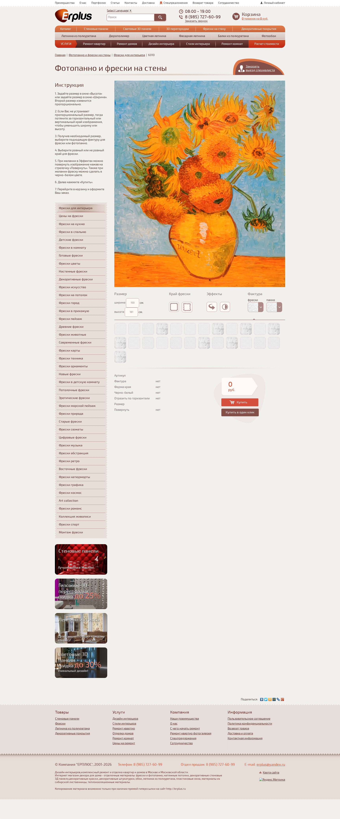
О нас (82, 3)
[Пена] (218, 329)
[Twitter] (266, 699)
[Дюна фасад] (246, 343)
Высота (119, 312)
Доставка (148, 3)
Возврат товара (203, 3)
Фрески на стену (214, 29)
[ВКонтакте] (262, 699)
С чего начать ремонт (185, 728)
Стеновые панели (96, 29)
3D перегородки (177, 29)
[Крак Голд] (274, 343)
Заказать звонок (196, 21)
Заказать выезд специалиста (260, 68)
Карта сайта (271, 772)
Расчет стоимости (266, 44)
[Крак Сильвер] (260, 343)
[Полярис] (162, 329)
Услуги (66, 44)
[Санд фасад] (232, 343)
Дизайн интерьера (161, 44)
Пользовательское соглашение (249, 718)
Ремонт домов (127, 44)
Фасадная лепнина (192, 36)
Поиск (112, 17)
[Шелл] (176, 329)
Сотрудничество (228, 3)
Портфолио (98, 3)
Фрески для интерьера (129, 55)
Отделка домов (123, 733)
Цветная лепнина (154, 36)
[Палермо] (162, 343)
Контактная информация (245, 738)
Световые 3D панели (137, 29)
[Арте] (120, 357)
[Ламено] (204, 329)
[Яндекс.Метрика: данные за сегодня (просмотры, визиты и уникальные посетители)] (272, 779)
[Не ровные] (188, 307)
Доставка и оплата (240, 733)
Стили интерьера (198, 44)
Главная (60, 55)
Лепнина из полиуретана (78, 36)
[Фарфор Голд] (190, 343)
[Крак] (218, 343)
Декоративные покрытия (258, 29)
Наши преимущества (184, 718)
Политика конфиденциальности (250, 723)
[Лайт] (260, 329)
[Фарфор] (148, 343)
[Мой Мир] (274, 699)
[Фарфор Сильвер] (176, 343)
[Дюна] (134, 343)
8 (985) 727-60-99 (203, 16)
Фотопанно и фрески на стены (90, 55)
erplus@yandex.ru (271, 764)
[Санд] (204, 343)
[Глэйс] (232, 329)
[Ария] (274, 329)
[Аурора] (120, 343)
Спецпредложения (176, 3)
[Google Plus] (282, 699)
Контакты (131, 3)
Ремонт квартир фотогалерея (190, 733)
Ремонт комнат (232, 44)
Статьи (115, 3)
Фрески (60, 723)
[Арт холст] (120, 329)
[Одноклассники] (270, 699)
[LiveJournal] (278, 699)
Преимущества (65, 3)
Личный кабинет (274, 3)
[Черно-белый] (226, 307)
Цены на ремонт (124, 743)
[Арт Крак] (148, 329)
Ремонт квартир (94, 44)
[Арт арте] (134, 329)
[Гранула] (246, 329)
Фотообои (269, 36)
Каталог (65, 29)
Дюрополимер (119, 36)
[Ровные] (175, 307)
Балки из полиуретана (233, 36)
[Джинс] (190, 329)
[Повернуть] (213, 307)
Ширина (119, 302)
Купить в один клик (240, 412)
